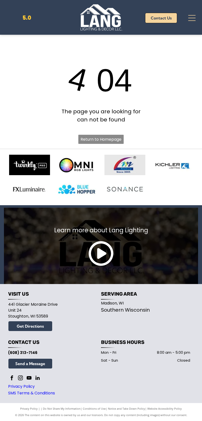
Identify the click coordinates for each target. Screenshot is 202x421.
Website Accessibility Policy (164, 408)
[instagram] (20, 378)
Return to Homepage (101, 139)
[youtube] (29, 378)
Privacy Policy (21, 386)
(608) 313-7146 (22, 352)
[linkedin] (37, 378)
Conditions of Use (94, 408)
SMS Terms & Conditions (31, 393)
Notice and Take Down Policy (126, 408)
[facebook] (12, 378)
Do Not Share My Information (62, 408)
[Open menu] (192, 18)
